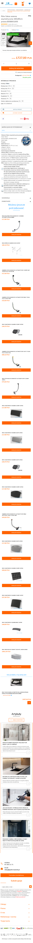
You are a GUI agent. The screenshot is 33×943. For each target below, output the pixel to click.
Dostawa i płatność (17, 112)
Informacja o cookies (7, 938)
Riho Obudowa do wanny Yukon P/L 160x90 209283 (14, 649)
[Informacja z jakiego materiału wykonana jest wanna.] (10, 93)
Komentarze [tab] (6, 201)
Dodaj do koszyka (16, 68)
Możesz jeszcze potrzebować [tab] (12, 127)
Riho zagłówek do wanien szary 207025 (12, 541)
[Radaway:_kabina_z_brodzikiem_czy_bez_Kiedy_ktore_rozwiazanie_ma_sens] (28, 848)
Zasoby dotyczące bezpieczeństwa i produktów (15, 50)
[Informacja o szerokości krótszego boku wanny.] (13, 88)
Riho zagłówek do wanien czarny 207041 (12, 568)
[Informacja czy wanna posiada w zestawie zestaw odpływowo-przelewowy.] (22, 101)
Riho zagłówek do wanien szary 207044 (12, 459)
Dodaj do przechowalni (24, 72)
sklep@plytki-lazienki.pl (12, 870)
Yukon (17, 29)
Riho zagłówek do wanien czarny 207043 (12, 324)
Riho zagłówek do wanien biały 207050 (12, 622)
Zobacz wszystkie (17, 720)
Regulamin (19, 891)
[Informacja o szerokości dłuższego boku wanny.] (14, 86)
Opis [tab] (3, 130)
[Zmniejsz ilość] (3, 63)
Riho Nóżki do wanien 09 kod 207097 (11, 243)
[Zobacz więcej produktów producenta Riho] (29, 16)
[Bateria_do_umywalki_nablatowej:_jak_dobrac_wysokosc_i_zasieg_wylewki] (28, 783)
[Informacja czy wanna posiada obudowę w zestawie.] (10, 98)
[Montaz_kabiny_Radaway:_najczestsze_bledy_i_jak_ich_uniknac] (28, 752)
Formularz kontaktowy (16, 875)
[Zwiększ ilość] (29, 63)
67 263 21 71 (9, 864)
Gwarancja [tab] (6, 198)
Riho (8, 29)
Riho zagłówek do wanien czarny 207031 (12, 405)
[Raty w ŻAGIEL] (24, 118)
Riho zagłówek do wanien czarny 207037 (12, 595)
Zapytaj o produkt (17, 109)
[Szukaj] (16, 4)
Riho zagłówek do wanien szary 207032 (12, 432)
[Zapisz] (30, 886)
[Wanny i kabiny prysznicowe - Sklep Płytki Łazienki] (8, 3)
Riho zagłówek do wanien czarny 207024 (12, 486)
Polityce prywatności (20, 897)
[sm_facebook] (3, 119)
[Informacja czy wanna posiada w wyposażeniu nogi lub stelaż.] (11, 96)
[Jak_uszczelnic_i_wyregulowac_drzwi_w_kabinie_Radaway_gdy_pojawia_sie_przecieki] (28, 814)
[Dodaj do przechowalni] (29, 216)
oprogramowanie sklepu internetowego (21, 938)
